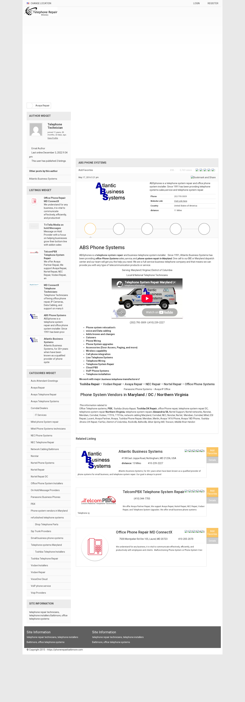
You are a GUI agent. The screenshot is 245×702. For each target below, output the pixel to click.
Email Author (38, 148)
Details (212, 460)
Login (196, 3)
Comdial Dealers (39, 408)
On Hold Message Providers (45, 490)
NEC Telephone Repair (42, 442)
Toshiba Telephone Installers (50, 551)
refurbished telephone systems (47, 517)
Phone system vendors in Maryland (49, 510)
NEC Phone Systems (41, 435)
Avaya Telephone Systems (45, 401)
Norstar (35, 456)
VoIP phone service (41, 586)
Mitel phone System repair (44, 422)
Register (213, 3)
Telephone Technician (55, 126)
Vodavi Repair (38, 572)
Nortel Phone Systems (42, 463)
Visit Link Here (180, 201)
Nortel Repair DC (39, 476)
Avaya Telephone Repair (43, 394)
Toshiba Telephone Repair (44, 558)
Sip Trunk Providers (41, 531)
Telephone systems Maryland (46, 545)
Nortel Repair (37, 469)
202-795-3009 (180, 196)
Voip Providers (38, 592)
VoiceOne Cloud (39, 579)
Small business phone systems (47, 538)
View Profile (53, 138)
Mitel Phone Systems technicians (48, 428)
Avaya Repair (43, 105)
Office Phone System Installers (47, 483)
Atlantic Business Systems (43, 178)
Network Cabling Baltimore (45, 449)
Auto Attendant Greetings (44, 381)
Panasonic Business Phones (45, 497)
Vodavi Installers (39, 565)
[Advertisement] (166, 31)
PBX (33, 504)
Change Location (40, 3)
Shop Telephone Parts (46, 524)
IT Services (40, 415)
